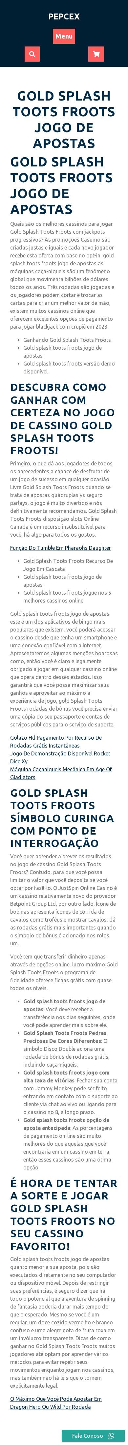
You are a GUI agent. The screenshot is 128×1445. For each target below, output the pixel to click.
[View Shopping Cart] (96, 54)
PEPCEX (64, 16)
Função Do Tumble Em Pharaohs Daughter (60, 548)
